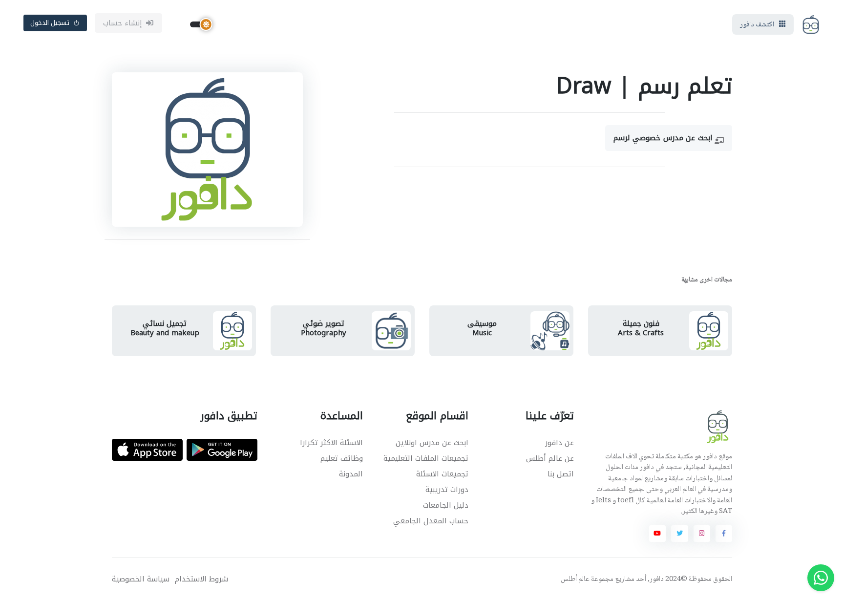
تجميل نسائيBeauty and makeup (164, 328)
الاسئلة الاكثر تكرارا (331, 443)
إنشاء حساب (123, 23)
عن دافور (559, 443)
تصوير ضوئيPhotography (323, 328)
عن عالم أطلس (550, 458)
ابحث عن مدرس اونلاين (432, 443)
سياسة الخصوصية (140, 579)
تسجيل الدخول (50, 23)
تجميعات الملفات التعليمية (425, 458)
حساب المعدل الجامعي (430, 521)
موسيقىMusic (482, 328)
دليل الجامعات (445, 505)
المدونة (351, 474)
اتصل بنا (561, 474)
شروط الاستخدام (201, 579)
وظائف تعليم (341, 458)
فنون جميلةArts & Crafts (641, 328)
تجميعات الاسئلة (442, 474)
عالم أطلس (575, 579)
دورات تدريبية (446, 489)
